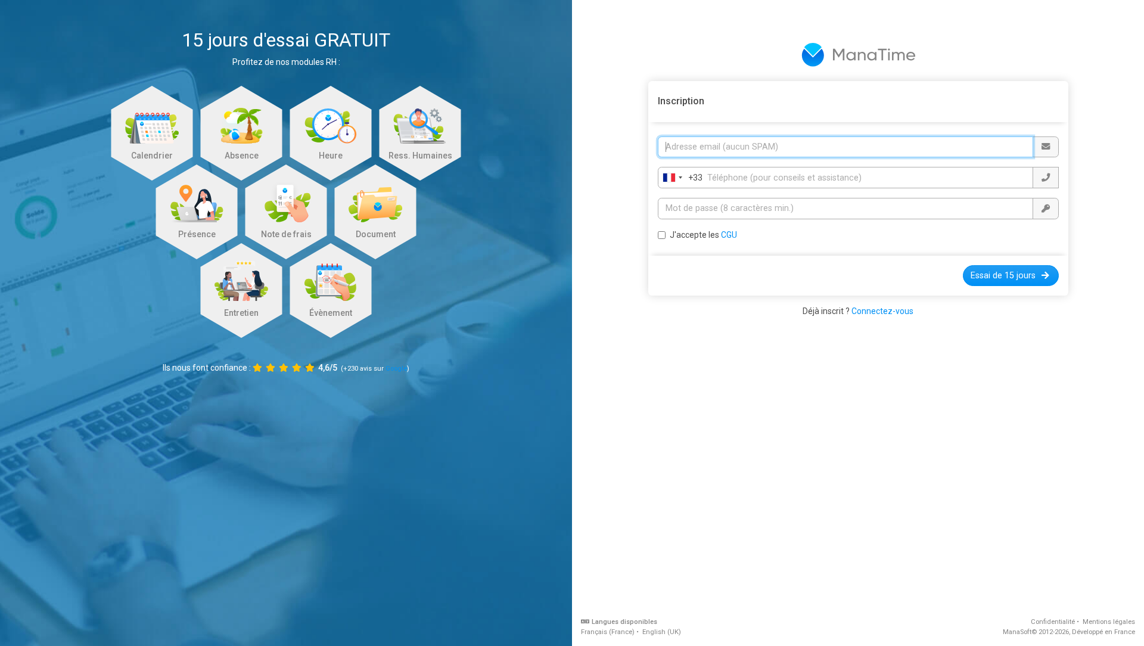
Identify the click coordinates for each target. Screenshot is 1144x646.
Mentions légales (1109, 622)
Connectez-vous (882, 311)
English (661, 632)
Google (396, 368)
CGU (729, 235)
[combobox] (680, 177)
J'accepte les (703, 235)
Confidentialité (1053, 622)
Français (608, 632)
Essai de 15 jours (1003, 276)
